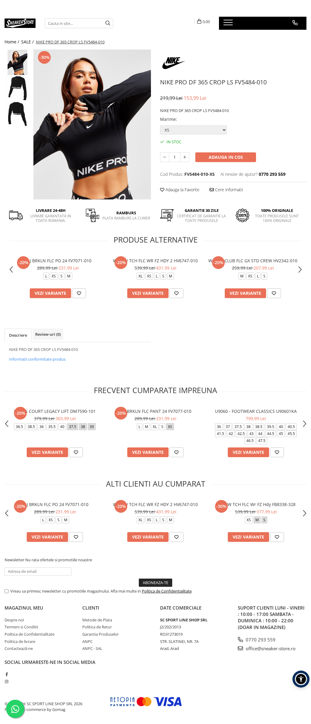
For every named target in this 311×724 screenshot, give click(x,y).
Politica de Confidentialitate (167, 591)
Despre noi (14, 620)
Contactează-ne (19, 648)
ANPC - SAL (92, 648)
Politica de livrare (20, 641)
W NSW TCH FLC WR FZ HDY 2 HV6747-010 (155, 260)
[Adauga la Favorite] (79, 293)
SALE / (28, 42)
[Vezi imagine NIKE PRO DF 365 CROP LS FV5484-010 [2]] (17, 114)
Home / (12, 42)
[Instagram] (7, 681)
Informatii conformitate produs (37, 359)
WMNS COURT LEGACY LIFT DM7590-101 (55, 411)
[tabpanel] (92, 124)
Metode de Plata (97, 620)
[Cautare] (107, 23)
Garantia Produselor (100, 634)
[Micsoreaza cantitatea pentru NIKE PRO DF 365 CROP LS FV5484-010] (164, 157)
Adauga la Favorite (182, 189)
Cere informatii (228, 189)
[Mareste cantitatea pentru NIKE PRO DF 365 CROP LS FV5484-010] (184, 157)
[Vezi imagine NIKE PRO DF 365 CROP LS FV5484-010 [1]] (17, 88)
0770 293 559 (259, 640)
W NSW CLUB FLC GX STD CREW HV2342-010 (252, 260)
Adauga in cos (226, 157)
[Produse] (229, 24)
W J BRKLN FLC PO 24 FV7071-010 (58, 260)
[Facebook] (7, 674)
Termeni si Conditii (21, 627)
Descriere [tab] (18, 335)
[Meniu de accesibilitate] (300, 679)
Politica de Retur (97, 627)
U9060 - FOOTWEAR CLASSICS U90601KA (256, 411)
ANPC (87, 641)
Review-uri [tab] (48, 334)
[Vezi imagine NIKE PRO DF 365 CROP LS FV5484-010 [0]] (17, 62)
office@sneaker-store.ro (270, 648)
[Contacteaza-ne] (295, 23)
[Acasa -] (20, 23)
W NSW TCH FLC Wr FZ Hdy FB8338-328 (256, 504)
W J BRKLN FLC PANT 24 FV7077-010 (155, 411)
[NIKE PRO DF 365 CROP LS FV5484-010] (92, 124)
